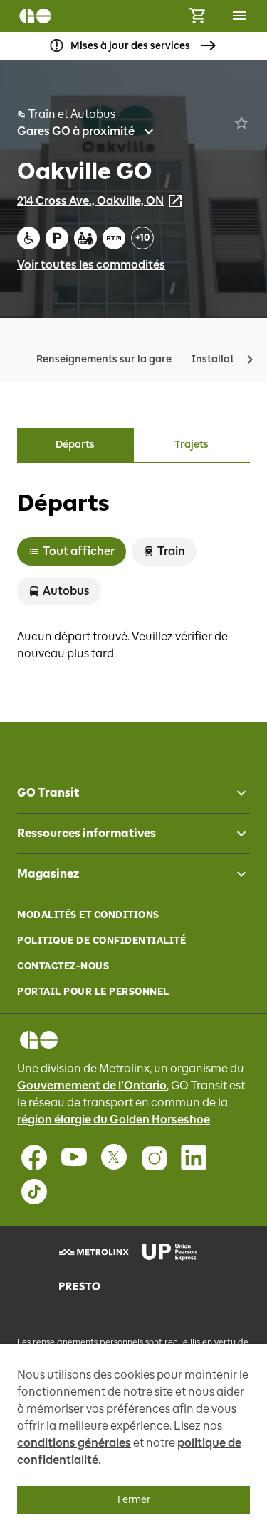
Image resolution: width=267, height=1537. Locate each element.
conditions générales (74, 1443)
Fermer (133, 1500)
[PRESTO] (92, 1286)
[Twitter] (114, 1157)
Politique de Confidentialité (101, 940)
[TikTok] (34, 1192)
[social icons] (39, 1040)
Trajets (191, 444)
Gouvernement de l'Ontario (92, 1085)
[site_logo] (35, 16)
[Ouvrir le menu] (239, 15)
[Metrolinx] (92, 1252)
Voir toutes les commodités (91, 264)
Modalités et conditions (88, 915)
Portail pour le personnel (93, 991)
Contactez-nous (63, 966)
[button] (250, 360)
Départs (75, 444)
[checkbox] (235, 793)
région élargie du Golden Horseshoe (113, 1119)
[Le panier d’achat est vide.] (197, 16)
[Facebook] (34, 1157)
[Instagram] (154, 1157)
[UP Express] (175, 1252)
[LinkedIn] (194, 1157)
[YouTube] (74, 1157)
